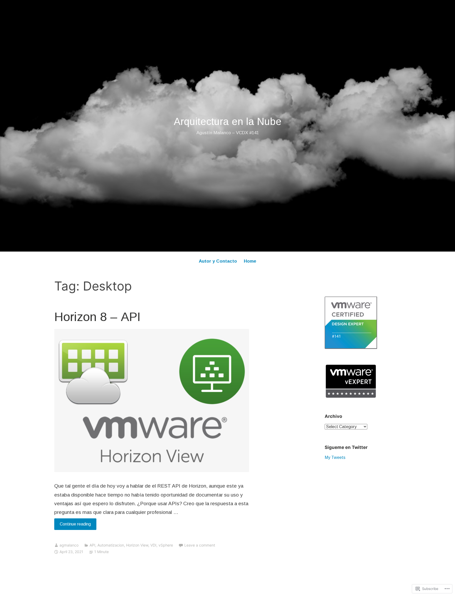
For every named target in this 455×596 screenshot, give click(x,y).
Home (250, 261)
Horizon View (137, 545)
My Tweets (335, 457)
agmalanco (69, 545)
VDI (153, 545)
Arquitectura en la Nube (227, 121)
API (92, 545)
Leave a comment (199, 545)
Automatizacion (110, 545)
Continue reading (72, 526)
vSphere (166, 545)
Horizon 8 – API (97, 317)
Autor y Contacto (218, 261)
